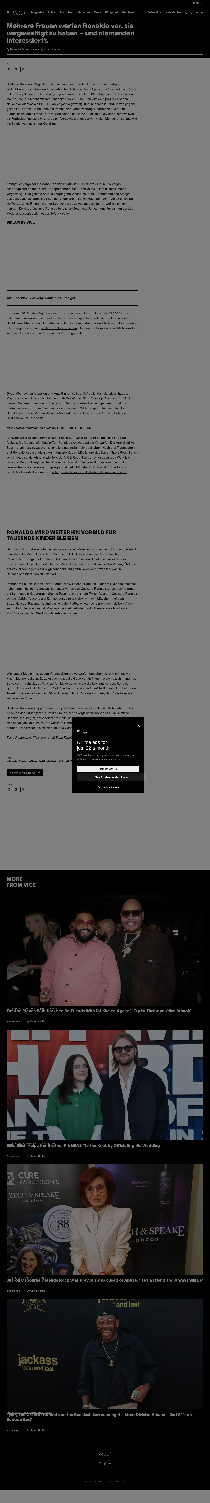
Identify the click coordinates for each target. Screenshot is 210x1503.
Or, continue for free (108, 787)
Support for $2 (108, 768)
